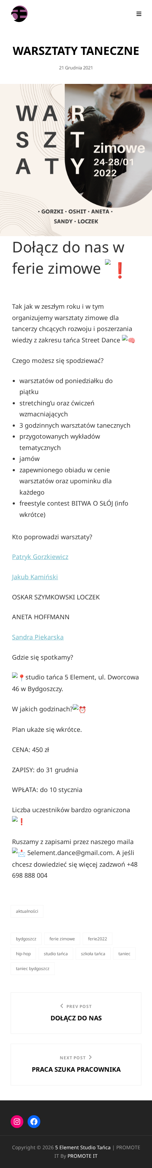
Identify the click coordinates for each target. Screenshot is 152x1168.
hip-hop (23, 954)
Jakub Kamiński (35, 576)
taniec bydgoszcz (32, 968)
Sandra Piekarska (38, 637)
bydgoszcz (26, 939)
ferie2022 (97, 939)
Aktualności (27, 911)
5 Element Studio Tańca (83, 1147)
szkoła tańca (93, 954)
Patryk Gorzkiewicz (40, 556)
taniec (124, 954)
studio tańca (56, 954)
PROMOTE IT (83, 1155)
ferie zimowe (62, 939)
